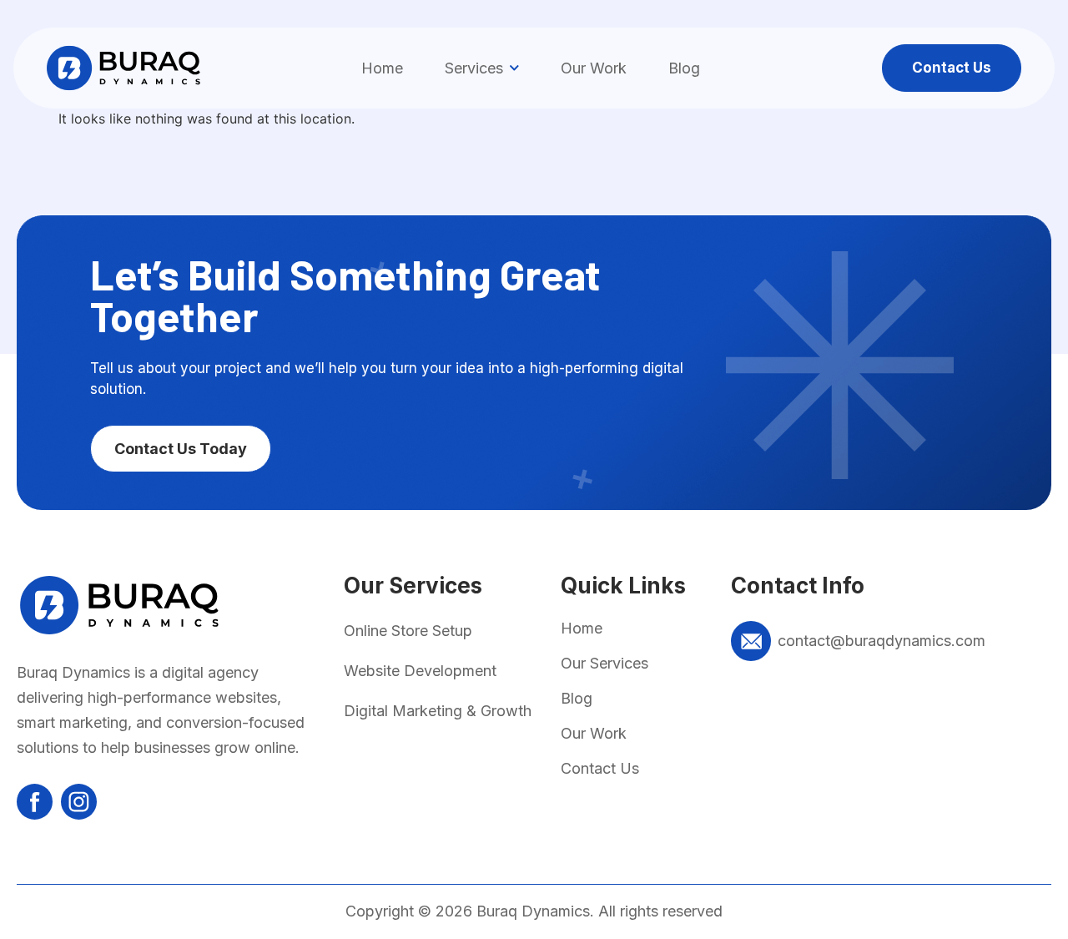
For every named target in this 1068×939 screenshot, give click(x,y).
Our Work (594, 68)
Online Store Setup (408, 630)
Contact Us (600, 768)
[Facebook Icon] (35, 802)
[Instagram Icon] (79, 802)
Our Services (604, 663)
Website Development (420, 670)
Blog (684, 68)
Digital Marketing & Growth (437, 710)
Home (382, 68)
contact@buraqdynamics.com (881, 640)
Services (474, 68)
